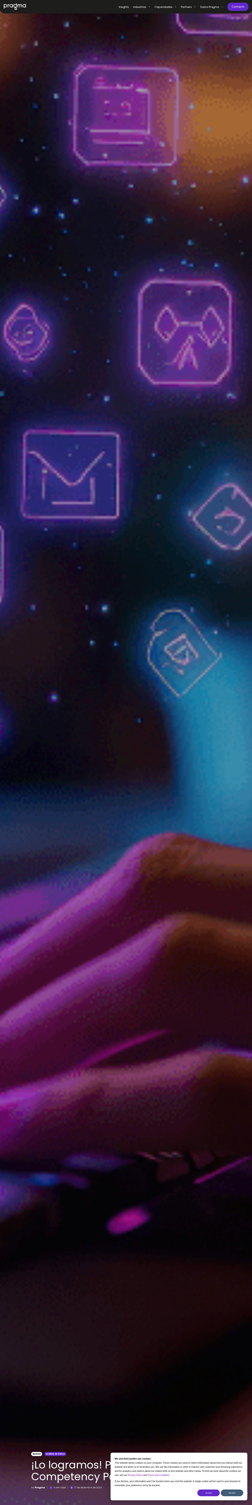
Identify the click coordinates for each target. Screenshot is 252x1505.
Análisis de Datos (55, 1453)
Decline (232, 1493)
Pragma (40, 1487)
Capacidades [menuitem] (163, 7)
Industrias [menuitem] (139, 7)
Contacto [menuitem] (238, 6)
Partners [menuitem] (186, 7)
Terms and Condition (158, 1475)
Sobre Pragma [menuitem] (209, 7)
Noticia (37, 1453)
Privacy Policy (135, 1475)
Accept (208, 1493)
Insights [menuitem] (124, 7)
